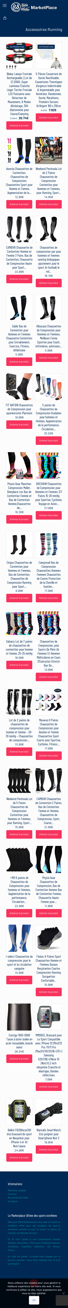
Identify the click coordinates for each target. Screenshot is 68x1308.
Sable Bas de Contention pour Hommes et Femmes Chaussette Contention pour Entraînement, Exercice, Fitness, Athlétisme (19, 338)
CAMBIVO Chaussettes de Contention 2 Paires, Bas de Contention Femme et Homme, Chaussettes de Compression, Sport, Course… (48, 811)
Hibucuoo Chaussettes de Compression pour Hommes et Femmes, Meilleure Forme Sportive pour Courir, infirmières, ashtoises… (48, 336)
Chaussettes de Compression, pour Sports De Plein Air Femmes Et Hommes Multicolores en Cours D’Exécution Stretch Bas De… (49, 653)
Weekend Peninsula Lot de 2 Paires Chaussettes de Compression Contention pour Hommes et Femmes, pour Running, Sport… (49, 181)
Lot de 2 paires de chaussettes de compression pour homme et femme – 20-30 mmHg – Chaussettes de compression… (19, 730)
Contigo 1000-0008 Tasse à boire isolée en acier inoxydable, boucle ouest (19, 1041)
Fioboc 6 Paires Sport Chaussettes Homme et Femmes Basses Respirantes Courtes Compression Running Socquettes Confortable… (49, 968)
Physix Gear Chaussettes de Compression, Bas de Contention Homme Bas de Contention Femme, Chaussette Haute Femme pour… (49, 890)
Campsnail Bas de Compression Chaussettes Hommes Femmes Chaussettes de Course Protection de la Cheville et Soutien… (49, 574)
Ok (34, 1300)
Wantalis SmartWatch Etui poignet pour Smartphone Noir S (48, 1134)
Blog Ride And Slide (18, 1197)
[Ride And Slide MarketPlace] (34, 7)
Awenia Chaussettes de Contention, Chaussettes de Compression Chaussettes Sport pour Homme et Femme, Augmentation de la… (19, 181)
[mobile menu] (5, 5)
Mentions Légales (17, 1190)
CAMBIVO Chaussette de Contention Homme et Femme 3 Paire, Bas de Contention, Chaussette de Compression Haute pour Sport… (19, 257)
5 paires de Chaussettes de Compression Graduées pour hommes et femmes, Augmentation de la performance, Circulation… (49, 417)
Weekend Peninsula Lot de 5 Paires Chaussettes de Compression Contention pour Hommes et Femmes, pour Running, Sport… (19, 811)
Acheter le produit (19, 125)
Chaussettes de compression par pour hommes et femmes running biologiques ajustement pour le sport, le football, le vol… (48, 259)
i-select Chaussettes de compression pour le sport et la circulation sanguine (19, 962)
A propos (13, 1201)
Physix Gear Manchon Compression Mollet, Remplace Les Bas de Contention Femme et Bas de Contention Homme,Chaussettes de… (19, 496)
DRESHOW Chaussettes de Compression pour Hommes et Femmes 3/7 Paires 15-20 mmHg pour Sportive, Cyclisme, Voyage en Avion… (48, 494)
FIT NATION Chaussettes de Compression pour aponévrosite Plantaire (19, 409)
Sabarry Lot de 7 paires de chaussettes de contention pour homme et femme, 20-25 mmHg (19, 647)
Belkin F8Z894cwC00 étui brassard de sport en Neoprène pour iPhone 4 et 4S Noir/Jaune (19, 1138)
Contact (12, 1193)
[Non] (63, 1293)
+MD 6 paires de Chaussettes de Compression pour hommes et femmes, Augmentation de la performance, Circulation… (19, 890)
